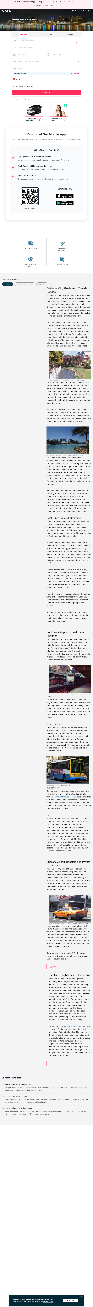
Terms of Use (54, 99)
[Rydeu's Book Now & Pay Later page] (59, 119)
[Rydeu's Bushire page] (34, 119)
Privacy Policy (46, 99)
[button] (15, 79)
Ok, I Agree (70, 1300)
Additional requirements (24, 86)
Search (46, 92)
